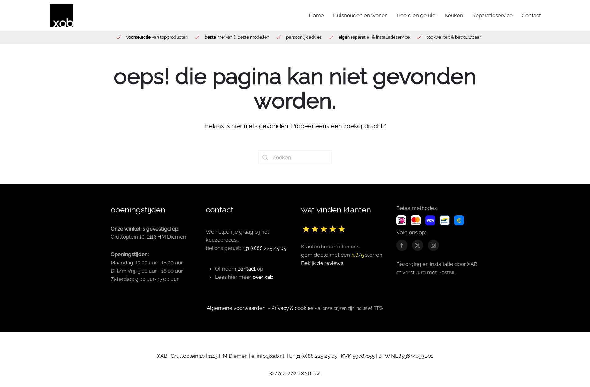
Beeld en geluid (416, 15)
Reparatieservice (492, 15)
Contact (531, 15)
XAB (162, 356)
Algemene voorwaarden (236, 308)
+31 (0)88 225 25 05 (264, 248)
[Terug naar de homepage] (61, 15)
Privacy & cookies (292, 308)
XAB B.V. (311, 373)
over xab (263, 277)
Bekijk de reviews (322, 263)
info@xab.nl (271, 356)
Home (316, 15)
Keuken (454, 15)
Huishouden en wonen (360, 15)
